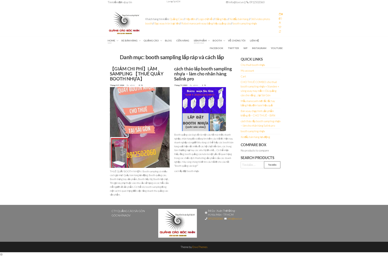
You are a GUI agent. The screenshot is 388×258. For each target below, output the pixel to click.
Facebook (216, 48)
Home (111, 41)
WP (245, 48)
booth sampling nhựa (245, 23)
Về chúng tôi (236, 40)
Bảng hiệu (221, 19)
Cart (243, 76)
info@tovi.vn (234, 218)
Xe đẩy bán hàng (239, 19)
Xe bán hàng (129, 40)
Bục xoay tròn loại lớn (166, 23)
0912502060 (215, 218)
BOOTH (217, 40)
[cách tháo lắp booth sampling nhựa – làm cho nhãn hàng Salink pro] (204, 108)
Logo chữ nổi (205, 19)
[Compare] (280, 31)
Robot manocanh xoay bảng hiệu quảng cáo (206, 23)
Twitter (233, 48)
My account (247, 70)
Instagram (259, 48)
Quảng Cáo (176, 19)
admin (132, 85)
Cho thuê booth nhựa (253, 64)
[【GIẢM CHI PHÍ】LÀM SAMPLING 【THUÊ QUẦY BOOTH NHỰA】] (140, 127)
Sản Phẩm (200, 41)
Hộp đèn (191, 19)
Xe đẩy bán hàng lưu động (255, 137)
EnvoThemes (199, 247)
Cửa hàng (182, 40)
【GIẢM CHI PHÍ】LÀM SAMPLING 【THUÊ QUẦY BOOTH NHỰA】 (136, 73)
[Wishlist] (280, 27)
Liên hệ (254, 40)
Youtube (277, 48)
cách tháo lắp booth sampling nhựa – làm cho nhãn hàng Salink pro (203, 73)
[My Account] (280, 22)
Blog (168, 40)
